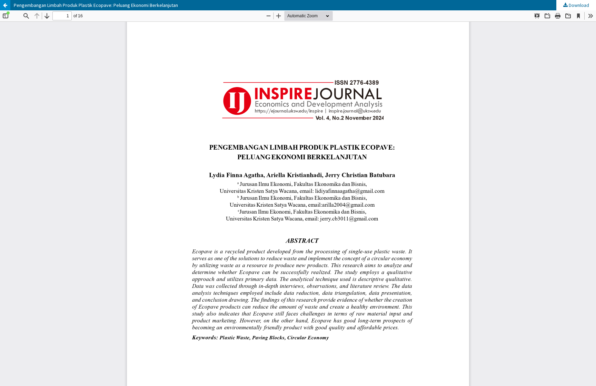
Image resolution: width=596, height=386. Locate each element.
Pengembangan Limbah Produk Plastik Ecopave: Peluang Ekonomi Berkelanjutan (96, 5)
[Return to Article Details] (5, 5)
